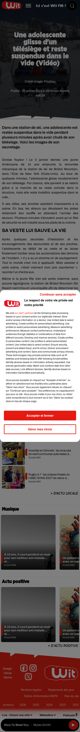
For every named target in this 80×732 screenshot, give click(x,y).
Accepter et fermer (40, 415)
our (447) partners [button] (24, 312)
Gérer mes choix (40, 429)
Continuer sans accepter (58, 294)
